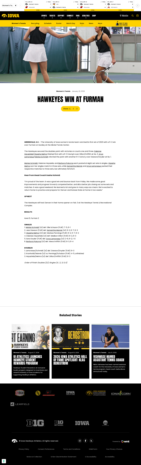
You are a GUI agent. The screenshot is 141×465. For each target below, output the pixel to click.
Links (38, 10)
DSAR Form (93, 449)
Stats (82, 23)
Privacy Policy (24, 449)
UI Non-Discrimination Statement (63, 457)
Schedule (47, 23)
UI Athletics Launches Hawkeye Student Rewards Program (27, 360)
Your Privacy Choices (114, 449)
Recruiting (35, 23)
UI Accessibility (90, 457)
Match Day (70, 23)
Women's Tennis (63, 91)
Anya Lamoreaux (94, 166)
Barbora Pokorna (65, 163)
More (100, 23)
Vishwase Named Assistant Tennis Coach (108, 358)
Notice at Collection (34, 457)
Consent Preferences (46, 449)
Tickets (52, 15)
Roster (59, 23)
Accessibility (109, 457)
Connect (70, 15)
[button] (137, 5)
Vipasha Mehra (40, 154)
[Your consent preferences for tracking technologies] (4, 461)
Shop (94, 15)
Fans (78, 15)
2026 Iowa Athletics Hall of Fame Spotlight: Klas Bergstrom (70, 360)
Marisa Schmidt (41, 157)
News (91, 23)
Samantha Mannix (74, 166)
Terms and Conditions (71, 449)
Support (61, 15)
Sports (44, 15)
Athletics (86, 15)
